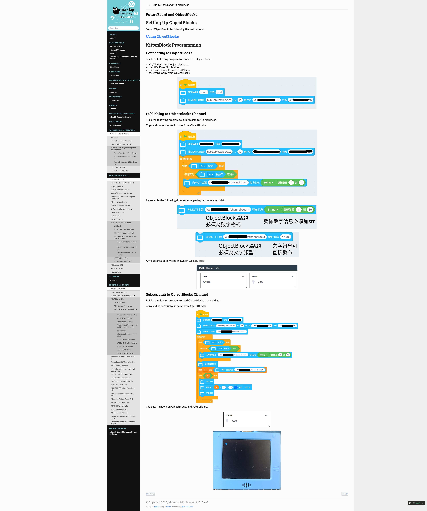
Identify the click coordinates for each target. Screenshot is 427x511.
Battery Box (121, 331)
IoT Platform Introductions (121, 141)
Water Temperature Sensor (121, 193)
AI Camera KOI (115, 125)
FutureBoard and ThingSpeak (125, 153)
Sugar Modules (117, 186)
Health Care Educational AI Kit (123, 296)
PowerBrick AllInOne (119, 292)
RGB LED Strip (117, 219)
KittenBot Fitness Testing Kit (122, 381)
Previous (151, 494)
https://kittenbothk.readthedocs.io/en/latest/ (123, 433)
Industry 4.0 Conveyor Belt (121, 374)
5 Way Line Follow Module (121, 209)
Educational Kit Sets (118, 289)
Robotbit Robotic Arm (119, 409)
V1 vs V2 (113, 53)
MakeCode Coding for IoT (121, 144)
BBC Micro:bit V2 (116, 46)
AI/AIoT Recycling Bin (119, 365)
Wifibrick (114, 137)
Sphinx (156, 507)
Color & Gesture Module (126, 339)
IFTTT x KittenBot (118, 167)
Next (344, 494)
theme (168, 507)
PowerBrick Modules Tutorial (122, 183)
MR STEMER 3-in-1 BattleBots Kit (123, 389)
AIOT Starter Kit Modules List (125, 310)
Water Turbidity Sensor (120, 190)
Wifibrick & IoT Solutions (120, 134)
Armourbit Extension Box (127, 315)
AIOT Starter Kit (120, 302)
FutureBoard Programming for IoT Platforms (123, 149)
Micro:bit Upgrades (117, 50)
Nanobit (113, 109)
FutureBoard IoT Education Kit (123, 362)
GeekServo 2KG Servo (125, 353)
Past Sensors (116, 272)
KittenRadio (115, 216)
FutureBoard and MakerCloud (125, 158)
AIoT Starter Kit (117, 299)
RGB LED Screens (118, 268)
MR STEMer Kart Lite (119, 406)
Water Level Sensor (124, 318)
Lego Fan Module (117, 212)
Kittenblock (114, 67)
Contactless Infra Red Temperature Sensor (123, 198)
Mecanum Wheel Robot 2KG (122, 399)
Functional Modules (117, 179)
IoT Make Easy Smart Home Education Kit (123, 370)
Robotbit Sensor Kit (123, 423)
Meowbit (113, 92)
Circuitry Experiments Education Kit (123, 417)
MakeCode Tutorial (117, 84)
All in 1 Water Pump (119, 202)
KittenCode (114, 75)
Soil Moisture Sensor (125, 322)
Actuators (113, 280)
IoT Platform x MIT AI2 (119, 171)
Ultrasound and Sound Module (127, 335)
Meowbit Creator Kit (119, 413)
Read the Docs (187, 507)
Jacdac (112, 38)
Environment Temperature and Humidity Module (127, 326)
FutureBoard (114, 100)
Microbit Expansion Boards (120, 117)
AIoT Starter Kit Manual (123, 306)
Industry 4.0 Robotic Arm (121, 378)
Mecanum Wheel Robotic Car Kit (122, 395)
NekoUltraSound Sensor (120, 205)
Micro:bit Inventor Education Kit (123, 358)
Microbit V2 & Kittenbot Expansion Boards (123, 58)
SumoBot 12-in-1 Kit (119, 385)
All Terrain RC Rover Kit (120, 402)
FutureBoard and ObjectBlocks (125, 163)
